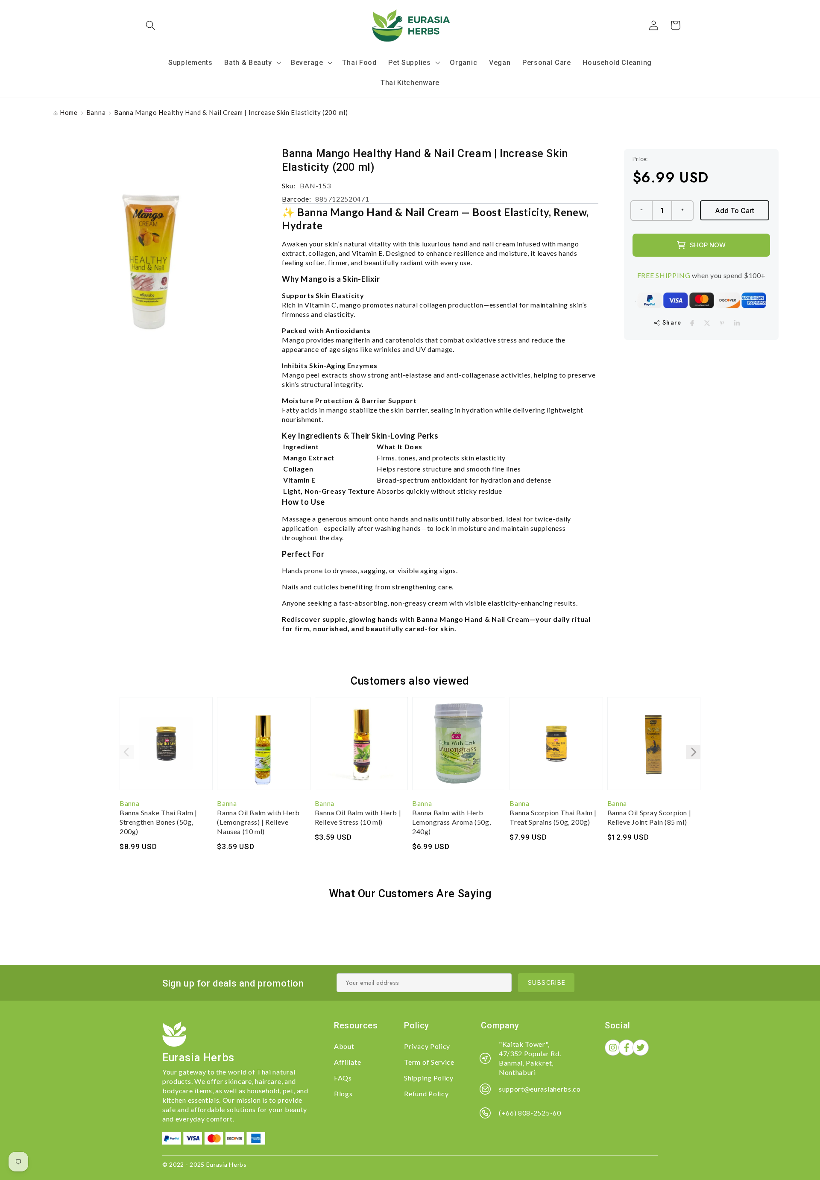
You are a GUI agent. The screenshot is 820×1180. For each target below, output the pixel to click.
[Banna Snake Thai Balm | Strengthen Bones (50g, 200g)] (166, 748)
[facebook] (692, 323)
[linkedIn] (736, 323)
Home (69, 112)
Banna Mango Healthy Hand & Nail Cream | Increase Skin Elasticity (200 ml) (231, 112)
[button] (151, 25)
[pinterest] (722, 323)
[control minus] (641, 210)
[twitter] (707, 323)
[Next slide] (693, 752)
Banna (95, 112)
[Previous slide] (127, 752)
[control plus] (683, 210)
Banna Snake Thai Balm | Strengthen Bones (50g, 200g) (158, 821)
